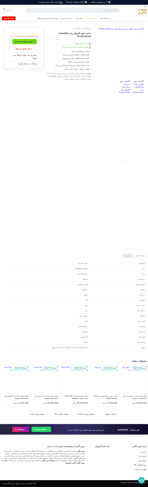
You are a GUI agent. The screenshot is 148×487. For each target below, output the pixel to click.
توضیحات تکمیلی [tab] (140, 255)
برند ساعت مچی (105, 18)
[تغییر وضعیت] (39, 55)
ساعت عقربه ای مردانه (77, 76)
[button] (6, 10)
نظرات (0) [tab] (128, 256)
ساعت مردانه (91, 18)
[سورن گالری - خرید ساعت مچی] (138, 10)
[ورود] (16, 10)
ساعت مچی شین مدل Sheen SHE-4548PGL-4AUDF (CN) (76, 397)
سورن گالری (87, 28)
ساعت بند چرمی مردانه (65, 73)
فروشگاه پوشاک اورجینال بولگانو (47, 18)
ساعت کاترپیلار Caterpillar (58, 76)
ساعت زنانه (79, 18)
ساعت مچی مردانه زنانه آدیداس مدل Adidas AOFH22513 (46, 397)
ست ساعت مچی (66, 18)
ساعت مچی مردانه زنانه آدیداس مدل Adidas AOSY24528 (16, 397)
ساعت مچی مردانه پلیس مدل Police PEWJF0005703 (105, 397)
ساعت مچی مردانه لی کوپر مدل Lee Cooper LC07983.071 (135, 397)
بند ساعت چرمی (77, 28)
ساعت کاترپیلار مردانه (83, 79)
